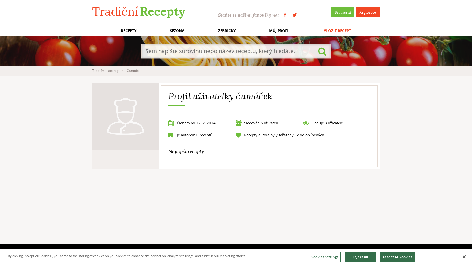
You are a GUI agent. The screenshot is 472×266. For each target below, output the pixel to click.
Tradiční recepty (105, 70)
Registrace (367, 12)
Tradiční (138, 11)
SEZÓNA (177, 30)
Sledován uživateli (261, 122)
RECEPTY (128, 30)
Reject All (360, 257)
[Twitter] (295, 15)
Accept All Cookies (397, 257)
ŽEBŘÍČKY (227, 30)
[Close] (464, 256)
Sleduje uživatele (327, 122)
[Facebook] (285, 15)
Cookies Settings (324, 257)
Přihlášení (343, 12)
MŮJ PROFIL (279, 30)
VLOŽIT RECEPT (337, 30)
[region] (236, 257)
